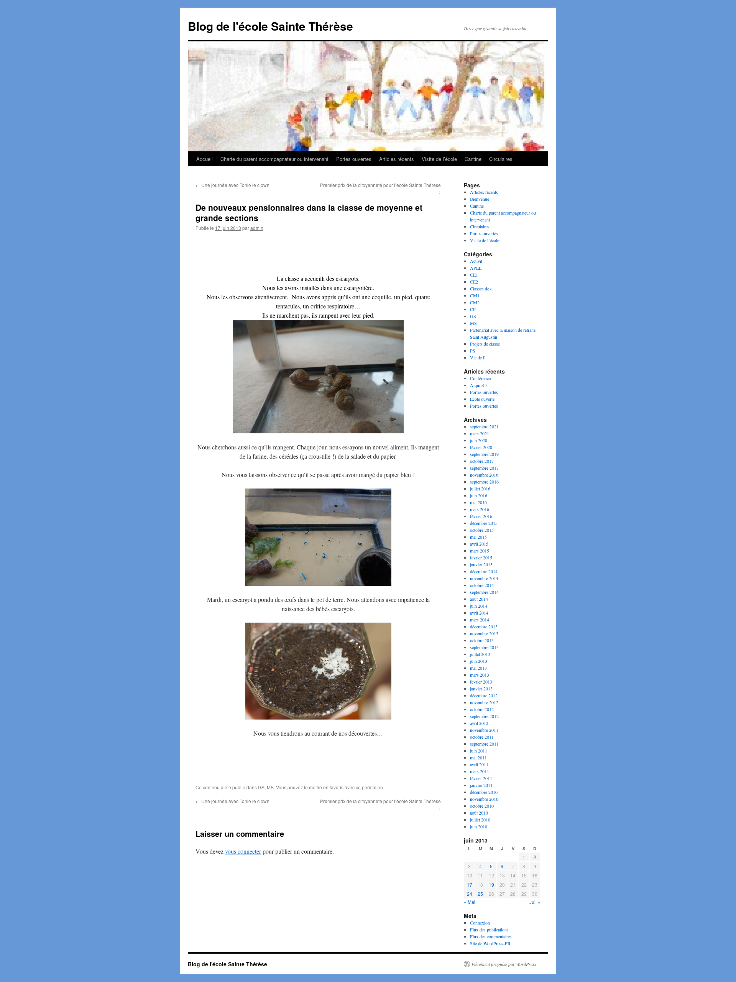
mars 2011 (479, 771)
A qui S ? (478, 385)
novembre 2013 (484, 633)
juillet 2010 (480, 819)
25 (480, 893)
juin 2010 (478, 826)
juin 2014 (478, 606)
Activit (476, 261)
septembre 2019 (484, 454)
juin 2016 (478, 495)
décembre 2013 (484, 626)
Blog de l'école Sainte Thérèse (270, 26)
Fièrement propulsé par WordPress (504, 964)
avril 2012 (479, 723)
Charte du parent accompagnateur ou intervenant (274, 158)
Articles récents (396, 158)
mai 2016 (478, 502)
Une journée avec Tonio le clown (232, 185)
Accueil (204, 158)
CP (473, 309)
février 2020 (481, 447)
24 (469, 893)
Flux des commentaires (491, 936)
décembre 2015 (484, 523)
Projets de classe (485, 344)
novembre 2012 (484, 702)
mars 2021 (479, 433)
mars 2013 (479, 675)
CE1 (474, 275)
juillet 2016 (480, 488)
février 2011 (481, 778)
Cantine (473, 158)
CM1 (475, 295)
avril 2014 (479, 613)
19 (491, 884)
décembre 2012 (484, 695)
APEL (475, 268)
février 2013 (481, 682)
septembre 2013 (484, 647)
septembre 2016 (484, 482)
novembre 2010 (484, 799)
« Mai (469, 901)
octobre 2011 (482, 737)
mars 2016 (479, 509)
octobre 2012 (482, 709)
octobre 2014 (482, 585)
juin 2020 (478, 440)
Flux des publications (489, 929)
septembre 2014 (484, 592)
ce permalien (369, 787)
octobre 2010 (482, 806)
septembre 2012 (484, 716)
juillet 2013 (480, 654)
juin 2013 (478, 661)
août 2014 (479, 599)
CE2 (474, 282)
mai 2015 (478, 537)
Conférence (480, 378)
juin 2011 (478, 751)
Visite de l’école (439, 158)
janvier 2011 (481, 785)
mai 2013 (478, 668)
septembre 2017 (484, 468)
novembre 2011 (484, 730)
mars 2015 (479, 551)
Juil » (534, 901)
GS (261, 787)
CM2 (475, 302)
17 (469, 884)
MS (270, 787)
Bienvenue (479, 199)
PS (472, 351)
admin (256, 228)
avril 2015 (479, 544)
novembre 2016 (484, 475)
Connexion (480, 923)
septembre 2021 (484, 426)
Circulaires (501, 158)
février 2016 (481, 516)
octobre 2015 (482, 530)
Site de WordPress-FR (490, 943)
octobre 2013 (482, 640)
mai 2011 (478, 757)
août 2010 (479, 813)
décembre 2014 (484, 571)
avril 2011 (479, 764)
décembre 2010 (484, 792)
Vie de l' (477, 357)
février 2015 (481, 557)
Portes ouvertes (353, 158)
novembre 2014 (484, 578)
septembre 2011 (484, 744)
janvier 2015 (481, 564)
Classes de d (481, 288)
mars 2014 (479, 619)
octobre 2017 (482, 461)
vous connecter (243, 851)
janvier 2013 (481, 688)
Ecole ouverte (482, 399)
